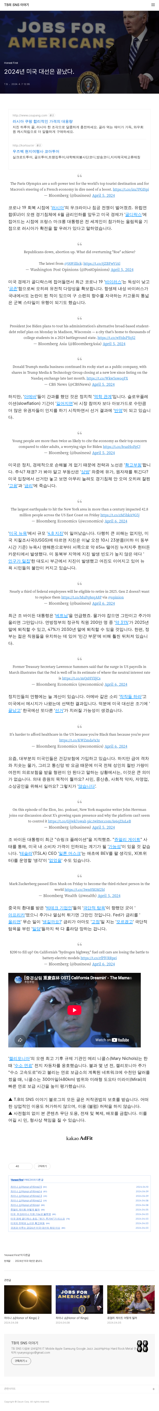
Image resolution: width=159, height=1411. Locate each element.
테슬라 (26, 853)
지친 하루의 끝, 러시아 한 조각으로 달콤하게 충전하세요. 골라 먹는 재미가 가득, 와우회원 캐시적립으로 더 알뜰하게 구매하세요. (78, 129)
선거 (59, 710)
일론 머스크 (70, 853)
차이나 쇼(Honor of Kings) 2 (26, 1200)
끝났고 (14, 710)
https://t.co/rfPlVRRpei (99, 957)
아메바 (30, 396)
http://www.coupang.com (30, 115)
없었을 (55, 860)
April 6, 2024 (116, 521)
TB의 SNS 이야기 (16, 5)
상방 (85, 471)
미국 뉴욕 (18, 533)
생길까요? (52, 921)
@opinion (116, 597)
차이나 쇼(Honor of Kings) (25, 1205)
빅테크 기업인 (59, 907)
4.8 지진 (55, 533)
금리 (28, 485)
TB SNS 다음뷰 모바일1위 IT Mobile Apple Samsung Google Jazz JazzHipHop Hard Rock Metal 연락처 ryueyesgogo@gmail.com (73, 1350)
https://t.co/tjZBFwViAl (101, 263)
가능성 (114, 846)
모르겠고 (124, 921)
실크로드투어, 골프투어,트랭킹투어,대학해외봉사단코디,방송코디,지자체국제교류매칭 (76, 157)
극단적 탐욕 (94, 907)
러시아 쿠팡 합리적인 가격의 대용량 (43, 121)
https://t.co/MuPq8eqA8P (81, 597)
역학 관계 (103, 396)
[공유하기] (22, 1166)
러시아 (58, 207)
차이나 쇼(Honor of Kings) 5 (26, 1186)
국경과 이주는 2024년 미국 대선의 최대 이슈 (35, 1227)
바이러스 (113, 281)
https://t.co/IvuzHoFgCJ (121, 446)
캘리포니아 (19, 1058)
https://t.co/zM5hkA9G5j (120, 515)
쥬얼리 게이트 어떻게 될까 (25, 1209)
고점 (96, 921)
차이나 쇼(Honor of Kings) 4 (26, 1191)
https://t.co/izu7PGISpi (131, 189)
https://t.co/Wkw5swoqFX (107, 378)
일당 (36, 928)
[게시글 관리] (28, 1166)
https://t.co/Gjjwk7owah (67, 821)
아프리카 (16, 914)
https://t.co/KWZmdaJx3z (79, 740)
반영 (118, 410)
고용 (13, 485)
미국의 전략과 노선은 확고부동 (28, 1223)
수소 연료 (23, 1065)
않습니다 (86, 786)
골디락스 (133, 214)
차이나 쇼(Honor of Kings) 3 (26, 1195)
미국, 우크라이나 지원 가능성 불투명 (31, 1214)
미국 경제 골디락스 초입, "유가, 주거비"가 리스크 (38, 1218)
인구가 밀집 (19, 561)
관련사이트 (10, 1388)
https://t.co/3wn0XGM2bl (85, 889)
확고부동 (133, 464)
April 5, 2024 (103, 195)
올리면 (14, 921)
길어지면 (64, 403)
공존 (13, 288)
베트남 (61, 615)
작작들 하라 (131, 696)
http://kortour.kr (23, 145)
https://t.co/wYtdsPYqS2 (116, 337)
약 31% (121, 622)
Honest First (17, 1179)
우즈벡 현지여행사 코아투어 (36, 151)
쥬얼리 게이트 (127, 839)
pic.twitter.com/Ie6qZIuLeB (109, 821)
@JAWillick (73, 263)
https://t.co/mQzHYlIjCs (81, 678)
